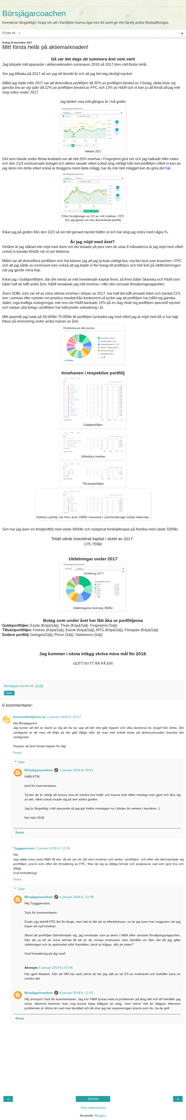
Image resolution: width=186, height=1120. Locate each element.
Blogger (100, 1115)
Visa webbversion (93, 1107)
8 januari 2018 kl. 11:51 (76, 993)
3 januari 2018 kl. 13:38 (76, 897)
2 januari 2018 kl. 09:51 (76, 770)
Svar (21, 762)
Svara (17, 752)
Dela (9, 693)
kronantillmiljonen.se (29, 717)
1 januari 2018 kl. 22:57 (64, 717)
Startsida (93, 1099)
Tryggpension (24, 848)
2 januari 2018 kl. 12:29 (53, 848)
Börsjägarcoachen (34, 13)
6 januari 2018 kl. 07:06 (56, 967)
